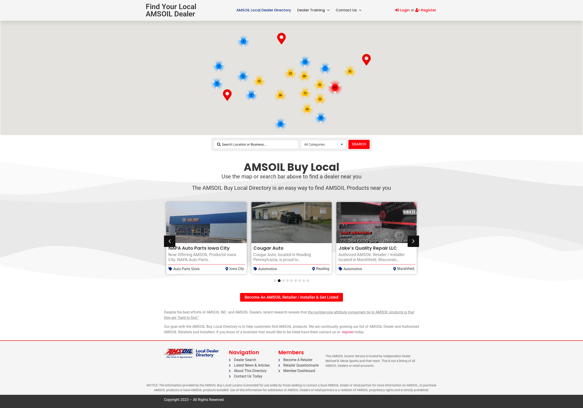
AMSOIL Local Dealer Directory (263, 10)
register (348, 332)
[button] (413, 241)
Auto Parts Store (186, 269)
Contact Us (346, 10)
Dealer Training (311, 10)
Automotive (267, 269)
